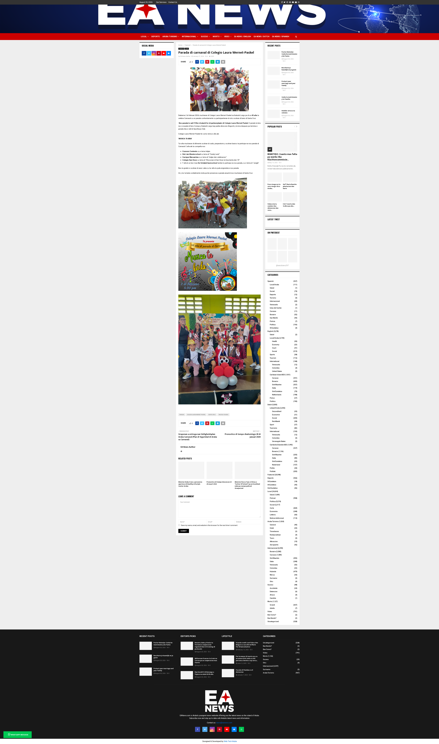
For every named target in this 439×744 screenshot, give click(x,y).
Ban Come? (272, 615)
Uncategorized (273, 621)
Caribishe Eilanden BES (278, 445)
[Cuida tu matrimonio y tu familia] (274, 100)
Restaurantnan (275, 535)
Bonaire (273, 314)
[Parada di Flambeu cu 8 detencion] (228, 673)
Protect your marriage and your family (288, 83)
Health (274, 341)
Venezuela (274, 305)
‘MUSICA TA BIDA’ (223, 414)
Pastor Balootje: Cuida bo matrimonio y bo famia (289, 54)
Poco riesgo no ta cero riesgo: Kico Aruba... (274, 186)
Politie (272, 468)
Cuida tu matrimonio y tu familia (289, 98)
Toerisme (273, 428)
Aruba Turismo (169, 36)
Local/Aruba (274, 285)
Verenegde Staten (278, 441)
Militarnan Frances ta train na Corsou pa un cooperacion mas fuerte (206, 660)
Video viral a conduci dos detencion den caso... (273, 207)
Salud (272, 288)
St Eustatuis (272, 481)
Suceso (204, 36)
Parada (181, 414)
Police (272, 398)
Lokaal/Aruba (275, 408)
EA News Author (185, 56)
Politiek (272, 471)
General (273, 525)
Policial (273, 498)
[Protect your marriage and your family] (274, 84)
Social (272, 291)
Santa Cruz (212, 414)
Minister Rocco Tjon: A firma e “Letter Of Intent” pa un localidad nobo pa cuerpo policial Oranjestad (247, 485)
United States (277, 371)
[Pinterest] (219, 729)
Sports (272, 354)
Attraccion (274, 541)
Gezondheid (276, 411)
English (270, 331)
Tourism (273, 358)
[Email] (234, 729)
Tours (272, 538)
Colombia (275, 368)
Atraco (272, 595)
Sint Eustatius (277, 391)
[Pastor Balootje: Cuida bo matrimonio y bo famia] (274, 55)
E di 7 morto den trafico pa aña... (289, 205)
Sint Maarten (276, 385)
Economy (275, 345)
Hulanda (273, 571)
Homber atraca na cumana (288, 111)
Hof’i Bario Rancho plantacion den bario (290, 186)
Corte (272, 508)
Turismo (273, 298)
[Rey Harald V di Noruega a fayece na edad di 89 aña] (187, 675)
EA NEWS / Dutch (261, 36)
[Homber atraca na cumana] (274, 114)
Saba (274, 388)
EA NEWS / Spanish (280, 36)
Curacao (275, 378)
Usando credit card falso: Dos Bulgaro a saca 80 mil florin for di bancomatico (247, 644)
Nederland (276, 465)
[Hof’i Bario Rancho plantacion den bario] (290, 177)
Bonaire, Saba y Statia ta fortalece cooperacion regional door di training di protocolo (205, 645)
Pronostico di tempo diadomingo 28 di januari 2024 (243, 436)
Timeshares (274, 531)
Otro (271, 581)
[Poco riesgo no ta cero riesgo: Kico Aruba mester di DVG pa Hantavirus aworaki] (275, 177)
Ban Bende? (272, 618)
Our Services (161, 2)
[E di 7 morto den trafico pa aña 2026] (290, 197)
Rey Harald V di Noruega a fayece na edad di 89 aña (204, 673)
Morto (216, 36)
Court (274, 348)
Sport (272, 425)
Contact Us (172, 2)
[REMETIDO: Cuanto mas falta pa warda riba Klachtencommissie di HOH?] (282, 142)
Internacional (189, 36)
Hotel (272, 528)
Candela (273, 598)
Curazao (273, 311)
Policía (272, 321)
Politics (273, 401)
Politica (273, 501)
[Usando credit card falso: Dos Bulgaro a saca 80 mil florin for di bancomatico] (228, 646)
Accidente (273, 588)
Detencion (273, 591)
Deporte (155, 36)
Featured (181, 48)
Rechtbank (276, 421)
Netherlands (276, 395)
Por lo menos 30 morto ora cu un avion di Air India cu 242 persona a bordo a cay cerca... (247, 658)
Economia (273, 511)
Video (226, 36)
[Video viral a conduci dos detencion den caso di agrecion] (275, 197)
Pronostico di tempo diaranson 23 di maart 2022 (219, 483)
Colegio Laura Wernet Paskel (196, 414)
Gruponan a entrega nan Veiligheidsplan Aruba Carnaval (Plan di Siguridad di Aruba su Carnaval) (197, 437)
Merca (272, 575)
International (274, 361)
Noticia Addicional (277, 518)
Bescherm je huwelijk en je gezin (289, 68)
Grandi (272, 605)
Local (144, 36)
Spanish (271, 281)
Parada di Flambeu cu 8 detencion (244, 671)
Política (273, 325)
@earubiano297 (282, 265)
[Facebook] (197, 729)
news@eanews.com (224, 723)
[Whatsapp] (241, 729)
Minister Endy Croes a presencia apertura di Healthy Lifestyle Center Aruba (190, 484)
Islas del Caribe (275, 308)
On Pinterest (274, 232)
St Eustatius (274, 328)
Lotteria (273, 515)
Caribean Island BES (277, 375)
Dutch (270, 405)
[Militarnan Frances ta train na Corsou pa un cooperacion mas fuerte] (187, 661)
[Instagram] (212, 729)
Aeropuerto (274, 545)
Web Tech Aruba (230, 741)
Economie (276, 415)
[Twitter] (204, 729)
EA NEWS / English (242, 36)
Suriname (273, 578)
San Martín (274, 318)
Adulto (272, 608)
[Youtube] (226, 729)
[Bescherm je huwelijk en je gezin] (274, 71)
